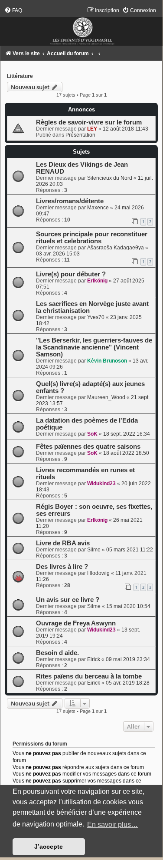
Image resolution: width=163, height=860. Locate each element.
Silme (94, 550)
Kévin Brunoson (107, 361)
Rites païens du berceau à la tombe (89, 676)
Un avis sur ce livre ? (67, 599)
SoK (92, 434)
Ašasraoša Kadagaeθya (115, 248)
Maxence (98, 208)
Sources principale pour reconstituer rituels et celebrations (91, 238)
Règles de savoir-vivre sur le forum (89, 122)
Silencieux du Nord (109, 178)
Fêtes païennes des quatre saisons (88, 446)
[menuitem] (13, 10)
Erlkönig (97, 281)
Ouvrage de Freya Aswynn (76, 623)
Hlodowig (98, 573)
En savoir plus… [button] (112, 824)
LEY (92, 129)
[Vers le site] (81, 26)
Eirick (93, 659)
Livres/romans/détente (70, 201)
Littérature (20, 76)
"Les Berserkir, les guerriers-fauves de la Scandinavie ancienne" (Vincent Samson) (94, 347)
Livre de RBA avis (63, 543)
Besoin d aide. (57, 652)
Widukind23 (101, 483)
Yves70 (95, 317)
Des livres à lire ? (62, 566)
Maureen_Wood (106, 397)
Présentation (80, 135)
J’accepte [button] (48, 846)
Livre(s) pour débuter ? (71, 274)
